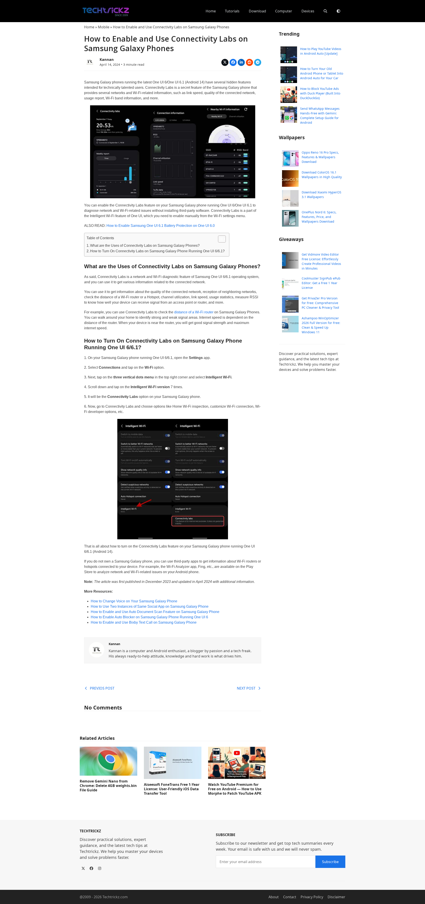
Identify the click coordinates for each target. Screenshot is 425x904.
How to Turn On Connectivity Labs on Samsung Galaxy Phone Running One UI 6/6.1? (157, 251)
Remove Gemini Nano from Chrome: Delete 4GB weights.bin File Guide (108, 785)
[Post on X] (224, 62)
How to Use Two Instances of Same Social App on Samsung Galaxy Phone (150, 606)
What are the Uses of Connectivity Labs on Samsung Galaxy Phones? (145, 245)
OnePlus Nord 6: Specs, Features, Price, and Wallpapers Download (319, 217)
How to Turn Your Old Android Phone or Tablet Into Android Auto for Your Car (321, 73)
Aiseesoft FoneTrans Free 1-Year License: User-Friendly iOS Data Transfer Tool (171, 789)
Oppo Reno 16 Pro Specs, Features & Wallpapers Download (320, 157)
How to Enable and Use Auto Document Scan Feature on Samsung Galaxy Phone (155, 612)
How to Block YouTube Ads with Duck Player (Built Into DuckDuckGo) (320, 93)
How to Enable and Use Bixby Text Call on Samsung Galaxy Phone (144, 622)
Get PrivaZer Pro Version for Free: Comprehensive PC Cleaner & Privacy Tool (320, 303)
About (274, 896)
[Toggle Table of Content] (220, 239)
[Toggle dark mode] (338, 11)
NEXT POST (246, 688)
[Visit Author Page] (96, 649)
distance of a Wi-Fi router (193, 312)
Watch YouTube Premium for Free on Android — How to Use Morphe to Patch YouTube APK (234, 789)
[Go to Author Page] (89, 61)
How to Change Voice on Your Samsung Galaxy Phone (134, 601)
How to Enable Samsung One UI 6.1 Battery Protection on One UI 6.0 (160, 225)
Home (89, 27)
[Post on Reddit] (249, 62)
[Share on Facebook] (233, 62)
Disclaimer (336, 896)
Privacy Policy (312, 896)
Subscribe (330, 861)
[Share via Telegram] (257, 62)
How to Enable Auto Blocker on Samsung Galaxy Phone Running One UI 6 (149, 617)
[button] (325, 11)
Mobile (103, 27)
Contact (289, 896)
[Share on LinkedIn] (241, 62)
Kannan (107, 59)
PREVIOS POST (102, 688)
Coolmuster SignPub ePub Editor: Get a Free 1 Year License (321, 283)
